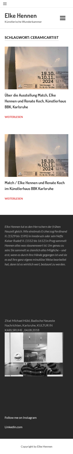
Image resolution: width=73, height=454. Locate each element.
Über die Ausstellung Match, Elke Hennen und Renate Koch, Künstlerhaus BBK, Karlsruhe (35, 100)
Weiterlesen (14, 116)
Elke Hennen (21, 15)
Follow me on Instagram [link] (21, 417)
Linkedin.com (13, 427)
